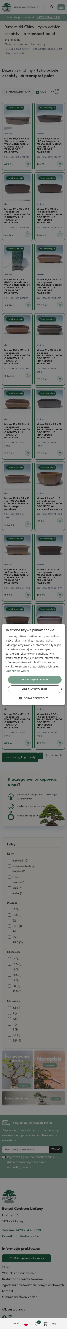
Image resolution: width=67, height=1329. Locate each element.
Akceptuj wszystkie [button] (34, 679)
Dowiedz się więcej (17, 671)
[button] (33, 698)
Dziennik (15, 1323)
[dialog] (33, 664)
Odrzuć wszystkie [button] (34, 689)
